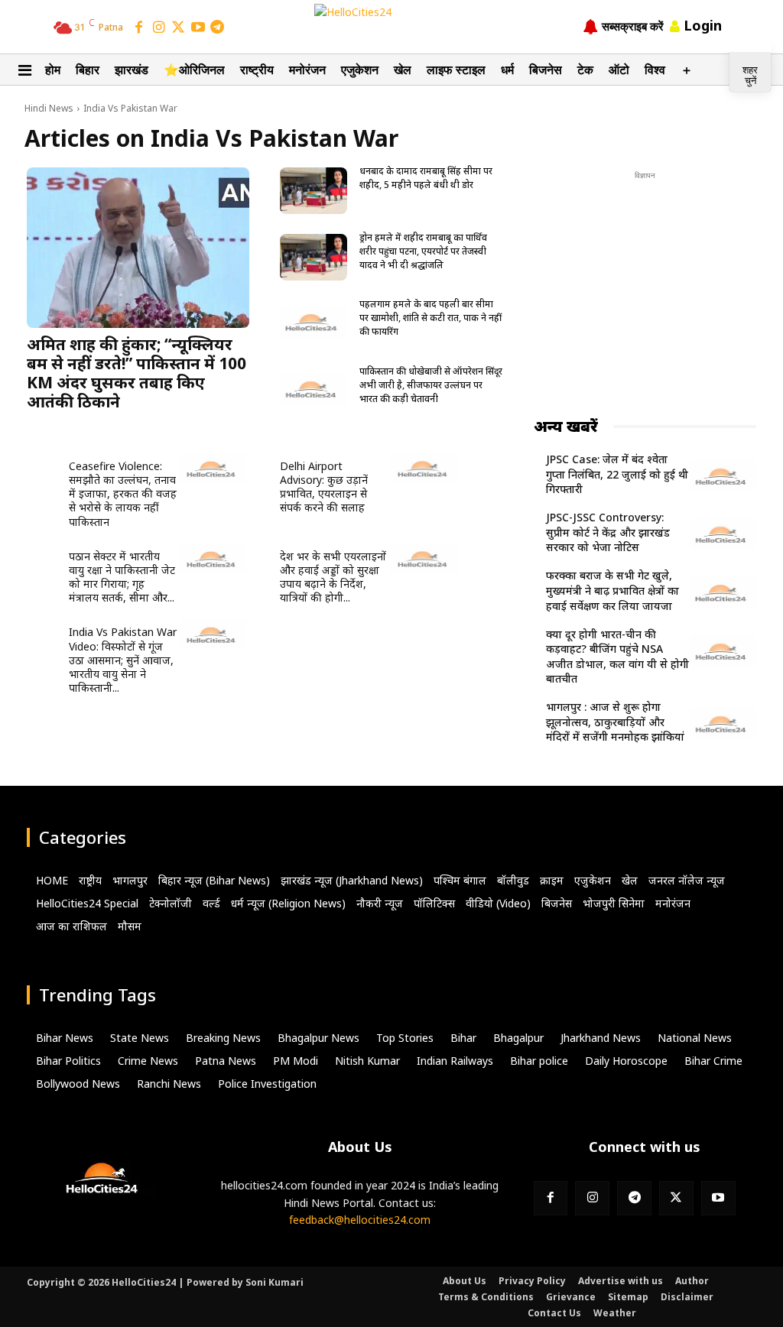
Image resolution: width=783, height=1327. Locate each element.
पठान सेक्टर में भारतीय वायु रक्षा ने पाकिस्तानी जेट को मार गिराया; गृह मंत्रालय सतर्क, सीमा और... (122, 577)
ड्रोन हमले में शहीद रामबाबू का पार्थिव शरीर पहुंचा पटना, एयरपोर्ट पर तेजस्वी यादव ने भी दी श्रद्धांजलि (423, 251)
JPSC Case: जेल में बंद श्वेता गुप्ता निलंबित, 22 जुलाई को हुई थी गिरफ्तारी (617, 474)
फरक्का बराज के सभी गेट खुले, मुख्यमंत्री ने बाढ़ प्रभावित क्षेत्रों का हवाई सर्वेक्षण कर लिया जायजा (612, 590)
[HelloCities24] (391, 26)
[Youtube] (718, 1198)
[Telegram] (217, 28)
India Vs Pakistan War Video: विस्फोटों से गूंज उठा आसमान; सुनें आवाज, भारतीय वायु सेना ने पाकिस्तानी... (123, 660)
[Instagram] (159, 28)
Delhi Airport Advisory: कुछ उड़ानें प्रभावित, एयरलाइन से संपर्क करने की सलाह (324, 487)
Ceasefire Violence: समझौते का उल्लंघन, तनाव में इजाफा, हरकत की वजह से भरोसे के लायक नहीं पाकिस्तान (123, 494)
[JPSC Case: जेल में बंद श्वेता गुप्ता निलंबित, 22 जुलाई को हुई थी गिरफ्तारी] (723, 478)
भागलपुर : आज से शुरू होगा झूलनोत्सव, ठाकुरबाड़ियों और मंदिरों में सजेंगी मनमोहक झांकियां (615, 721)
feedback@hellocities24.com (359, 1219)
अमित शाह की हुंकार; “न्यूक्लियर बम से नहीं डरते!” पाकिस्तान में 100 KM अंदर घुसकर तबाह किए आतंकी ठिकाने (136, 372)
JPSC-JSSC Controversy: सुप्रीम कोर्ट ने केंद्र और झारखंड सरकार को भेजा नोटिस (608, 532)
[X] (676, 1198)
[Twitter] (178, 28)
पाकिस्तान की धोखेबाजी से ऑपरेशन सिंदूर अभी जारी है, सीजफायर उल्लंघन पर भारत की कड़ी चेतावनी (430, 385)
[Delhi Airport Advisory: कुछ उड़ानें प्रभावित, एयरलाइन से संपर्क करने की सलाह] (424, 470)
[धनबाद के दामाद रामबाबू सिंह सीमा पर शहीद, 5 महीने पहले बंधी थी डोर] (313, 190)
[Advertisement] (648, 279)
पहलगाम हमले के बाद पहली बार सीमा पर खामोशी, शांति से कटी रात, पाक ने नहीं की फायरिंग (430, 317)
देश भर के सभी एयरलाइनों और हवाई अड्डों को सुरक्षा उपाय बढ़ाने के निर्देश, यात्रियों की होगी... (333, 577)
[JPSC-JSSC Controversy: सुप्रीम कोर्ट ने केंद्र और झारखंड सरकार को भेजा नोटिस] (723, 536)
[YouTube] (198, 28)
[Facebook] (139, 28)
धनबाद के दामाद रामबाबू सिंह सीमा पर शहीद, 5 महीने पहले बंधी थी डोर (425, 177)
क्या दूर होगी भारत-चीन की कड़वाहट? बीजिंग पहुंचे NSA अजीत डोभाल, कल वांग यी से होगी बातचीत (617, 656)
